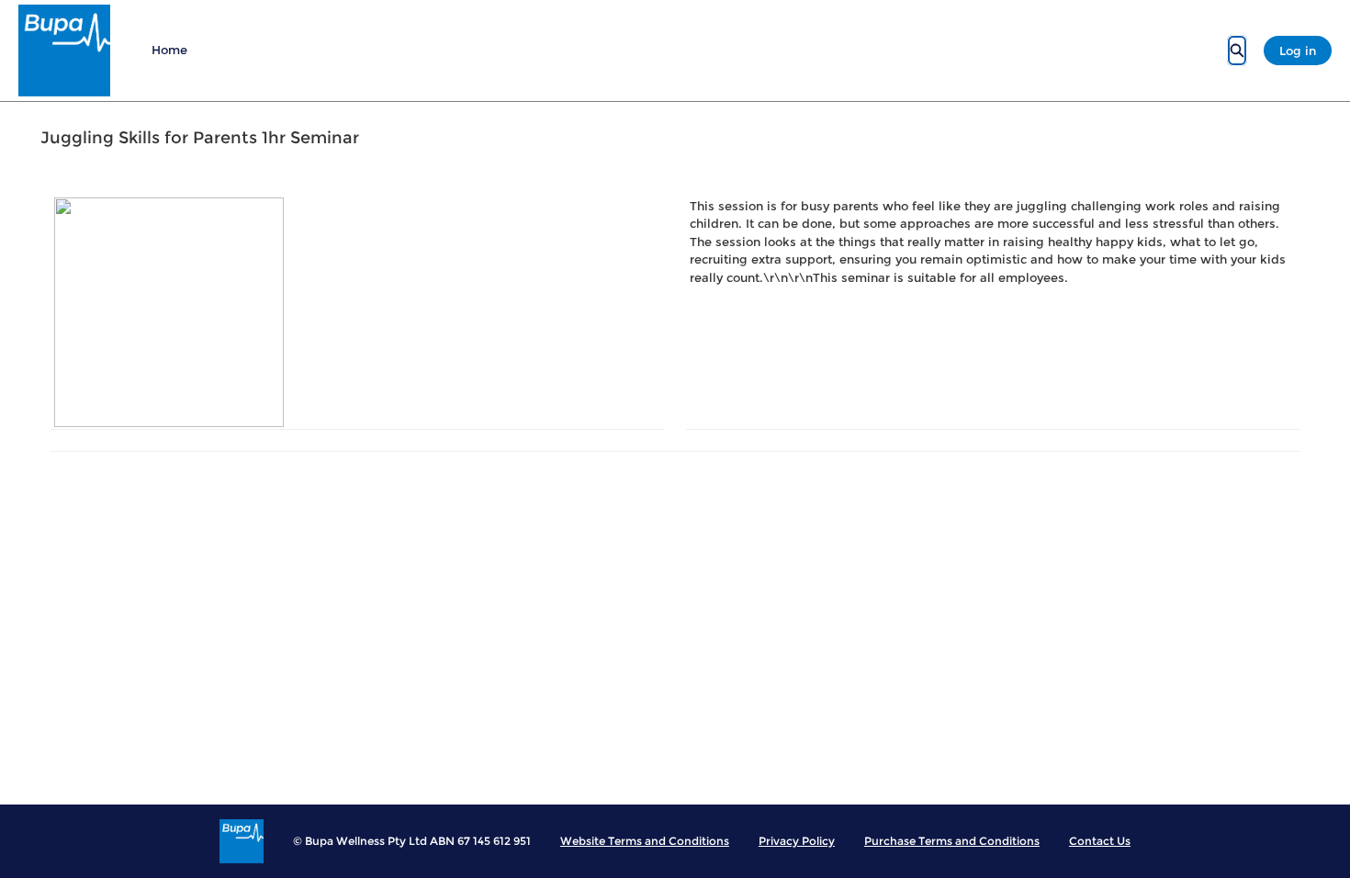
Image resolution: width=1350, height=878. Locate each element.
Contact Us (1100, 841)
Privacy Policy (797, 841)
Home (169, 49)
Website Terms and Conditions (644, 841)
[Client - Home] (64, 50)
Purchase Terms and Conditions (952, 841)
